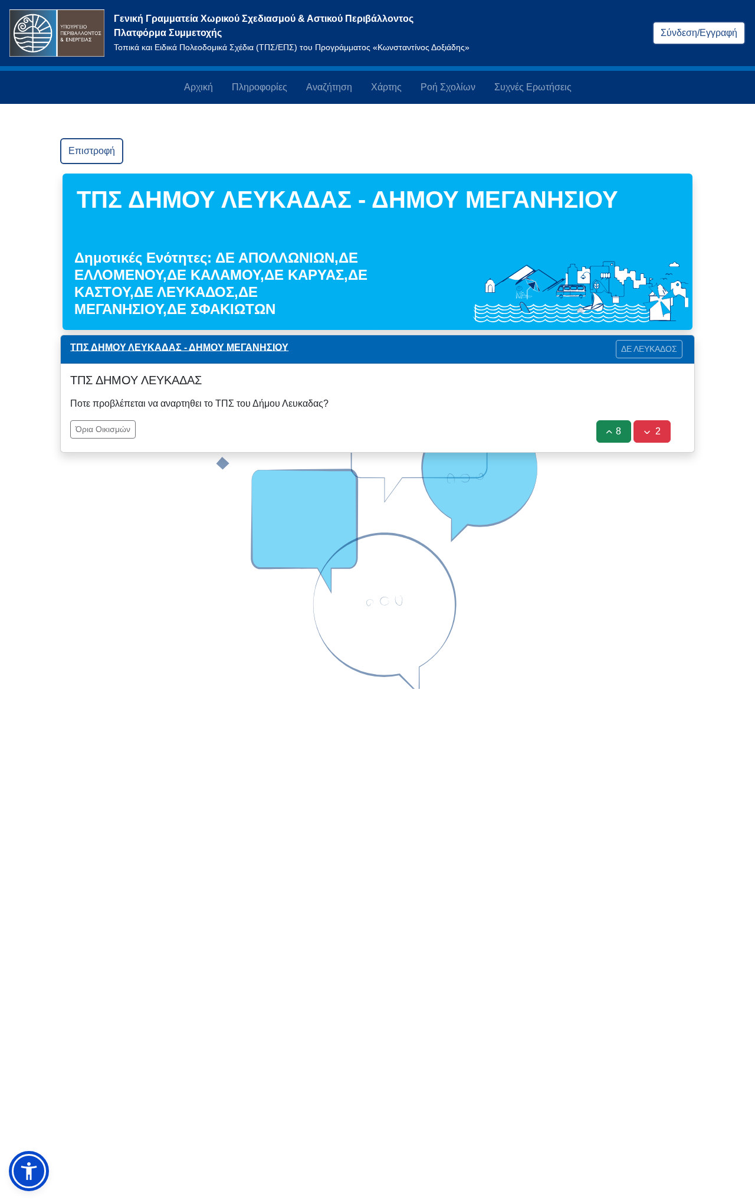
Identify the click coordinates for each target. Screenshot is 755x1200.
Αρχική (198, 87)
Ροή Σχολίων (448, 87)
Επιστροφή (91, 151)
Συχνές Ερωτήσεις (533, 87)
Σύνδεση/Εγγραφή (699, 33)
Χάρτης (386, 87)
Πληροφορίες (259, 87)
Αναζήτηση (329, 87)
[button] (29, 1171)
